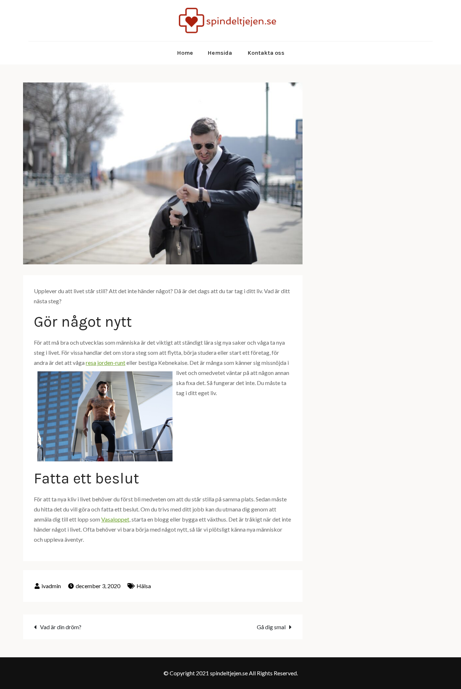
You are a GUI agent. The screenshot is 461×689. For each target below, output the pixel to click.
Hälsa (143, 585)
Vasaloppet (115, 519)
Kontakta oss (266, 52)
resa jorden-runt (105, 362)
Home (185, 52)
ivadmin (51, 585)
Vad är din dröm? (60, 626)
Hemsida (219, 52)
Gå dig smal (271, 626)
